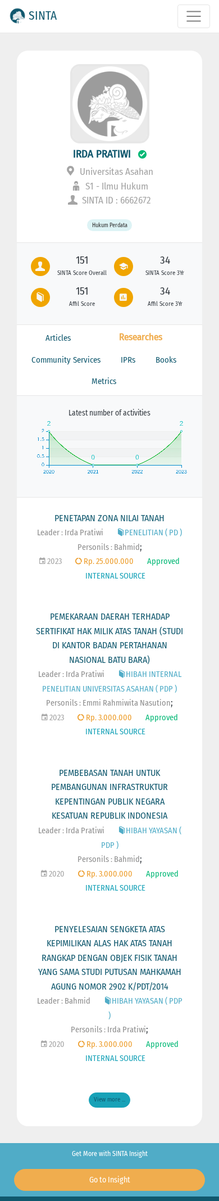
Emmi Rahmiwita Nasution (127, 703)
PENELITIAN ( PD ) (153, 533)
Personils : (95, 547)
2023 (53, 561)
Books (166, 360)
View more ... (109, 1099)
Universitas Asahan (115, 172)
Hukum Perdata (109, 225)
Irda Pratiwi (126, 1030)
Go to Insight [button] (109, 1180)
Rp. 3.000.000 (108, 718)
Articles (58, 338)
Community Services (66, 360)
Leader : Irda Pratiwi (70, 533)
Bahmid (127, 547)
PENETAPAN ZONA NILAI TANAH (109, 518)
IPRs (128, 360)
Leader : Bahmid (63, 1001)
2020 (56, 874)
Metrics (104, 381)
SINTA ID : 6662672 (115, 200)
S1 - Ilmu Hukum (115, 186)
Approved (163, 561)
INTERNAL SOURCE (115, 576)
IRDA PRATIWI (102, 153)
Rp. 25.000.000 (108, 561)
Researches (140, 337)
